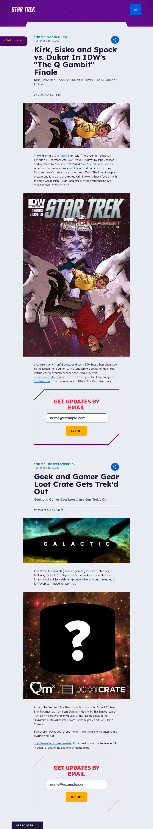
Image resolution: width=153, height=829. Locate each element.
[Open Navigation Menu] (135, 9)
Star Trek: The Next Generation (54, 464)
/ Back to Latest (14, 40)
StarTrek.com (42, 381)
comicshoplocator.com (47, 377)
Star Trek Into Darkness (50, 37)
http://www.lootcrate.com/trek (53, 743)
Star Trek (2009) (64, 164)
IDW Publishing (62, 155)
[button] (23, 9)
